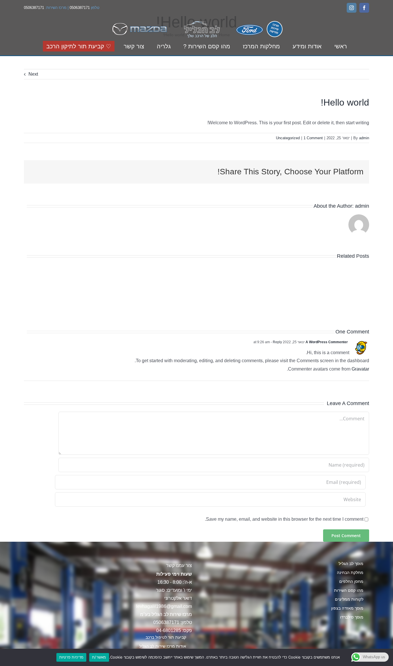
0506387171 (80, 7)
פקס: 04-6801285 (174, 630)
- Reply (276, 342)
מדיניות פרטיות (71, 657)
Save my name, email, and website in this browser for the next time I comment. (284, 519)
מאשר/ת (99, 657)
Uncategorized (288, 138)
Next (33, 74)
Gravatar (360, 369)
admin (364, 138)
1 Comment (313, 138)
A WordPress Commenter (327, 342)
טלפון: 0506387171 (172, 622)
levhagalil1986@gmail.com (164, 606)
